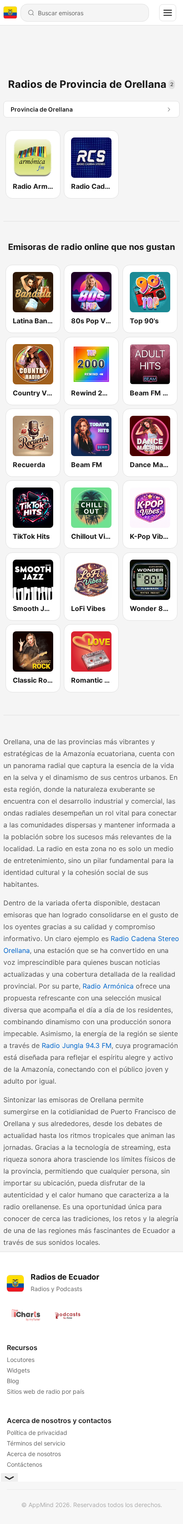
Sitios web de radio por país (45, 1391)
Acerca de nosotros (34, 1453)
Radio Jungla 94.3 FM (77, 1045)
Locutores (20, 1359)
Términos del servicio (36, 1443)
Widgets (18, 1370)
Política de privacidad (37, 1432)
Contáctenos (24, 1464)
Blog (13, 1380)
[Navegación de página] (167, 12)
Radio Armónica (108, 986)
